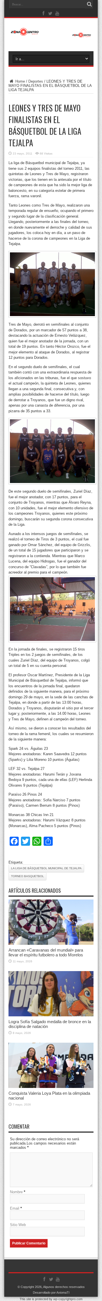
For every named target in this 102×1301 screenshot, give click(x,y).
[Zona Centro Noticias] (51, 35)
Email (14, 1208)
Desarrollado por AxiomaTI (51, 1292)
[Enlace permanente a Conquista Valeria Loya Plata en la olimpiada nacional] (51, 1087)
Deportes (35, 81)
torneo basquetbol (27, 876)
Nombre (16, 1192)
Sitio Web (18, 1225)
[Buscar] (89, 4)
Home (19, 81)
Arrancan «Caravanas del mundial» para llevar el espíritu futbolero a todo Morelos (45, 952)
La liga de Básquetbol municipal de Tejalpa (46, 868)
